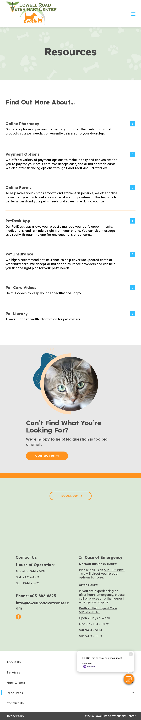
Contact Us (45, 456)
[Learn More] (69, 293)
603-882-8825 (43, 595)
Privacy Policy (15, 716)
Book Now (69, 496)
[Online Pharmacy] (69, 132)
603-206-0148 (89, 612)
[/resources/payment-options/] (69, 163)
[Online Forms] (69, 197)
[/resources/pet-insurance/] (69, 263)
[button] (129, 679)
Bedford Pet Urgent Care (98, 608)
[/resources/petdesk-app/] (69, 230)
